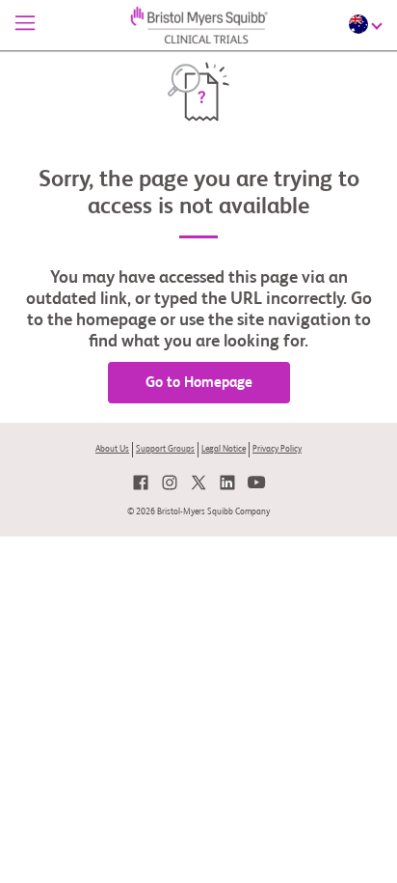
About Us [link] (112, 449)
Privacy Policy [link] (277, 449)
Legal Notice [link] (223, 449)
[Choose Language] (368, 24)
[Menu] (25, 25)
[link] (140, 482)
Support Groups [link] (165, 449)
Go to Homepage (199, 382)
